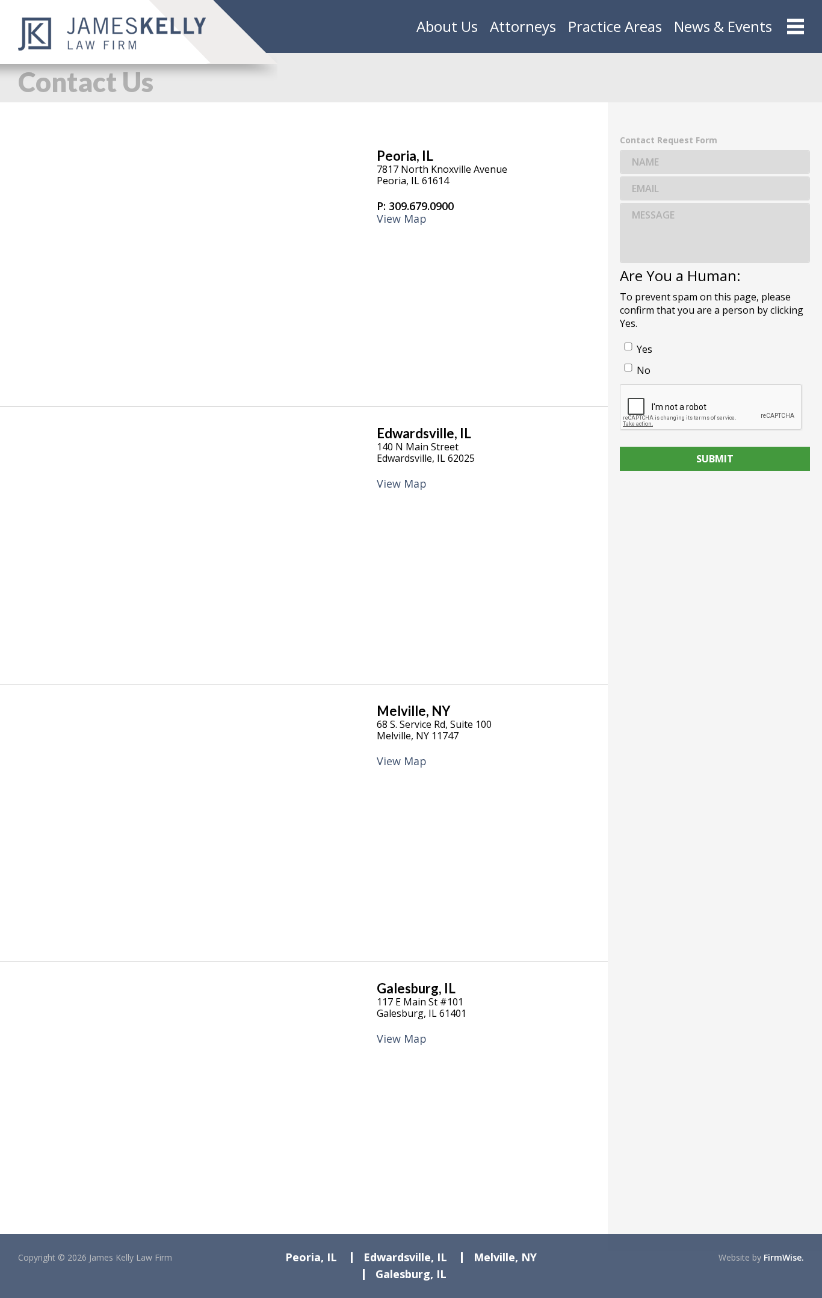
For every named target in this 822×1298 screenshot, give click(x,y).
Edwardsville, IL (424, 433)
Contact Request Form (668, 140)
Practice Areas (615, 26)
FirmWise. (784, 1257)
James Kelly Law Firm (130, 1257)
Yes (644, 349)
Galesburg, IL (416, 988)
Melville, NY (414, 711)
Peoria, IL (405, 156)
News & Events (723, 26)
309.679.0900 (421, 206)
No (643, 370)
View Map (402, 219)
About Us (447, 26)
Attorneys (523, 26)
